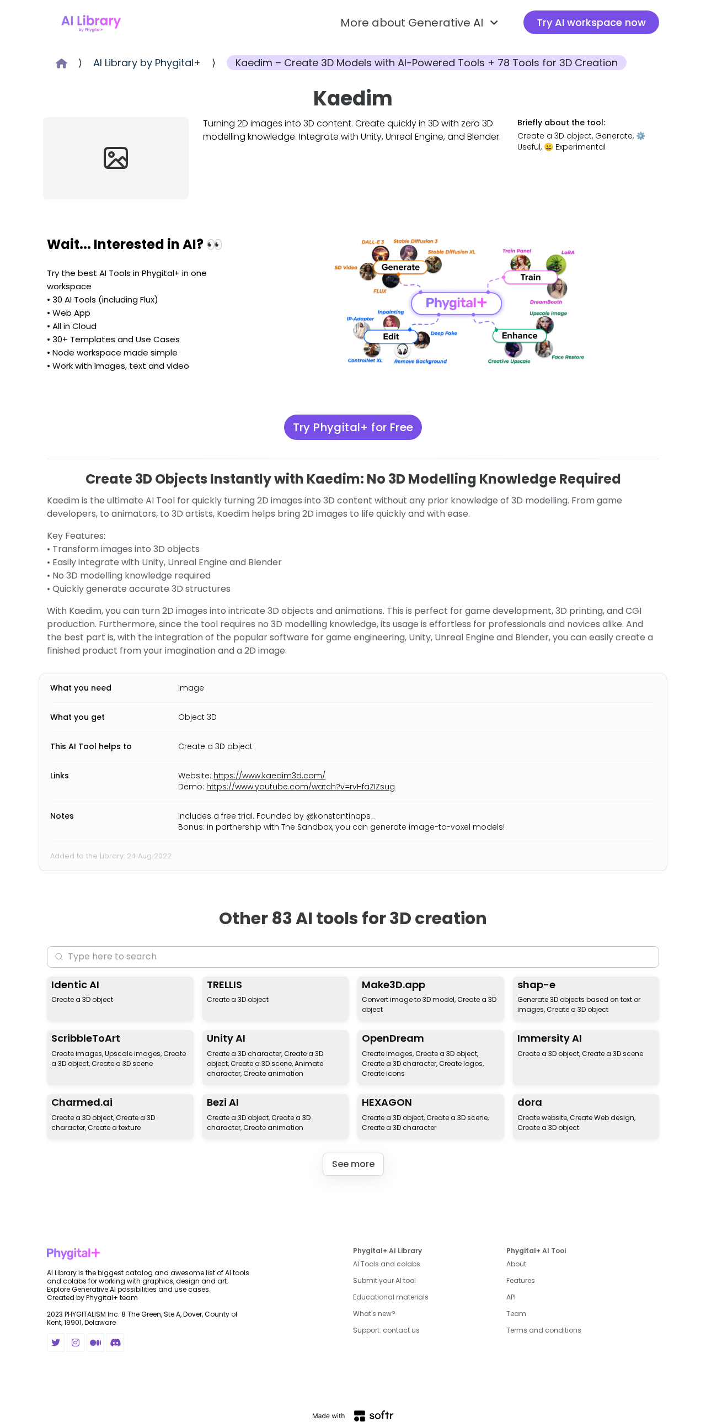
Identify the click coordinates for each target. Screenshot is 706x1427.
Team (516, 1313)
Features (520, 1280)
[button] (420, 22)
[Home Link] (91, 22)
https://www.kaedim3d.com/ (269, 775)
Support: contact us (386, 1330)
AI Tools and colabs (386, 1264)
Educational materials (391, 1297)
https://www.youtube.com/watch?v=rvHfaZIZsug (300, 786)
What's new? (374, 1313)
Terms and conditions (543, 1330)
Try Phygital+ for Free (353, 427)
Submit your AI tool (384, 1280)
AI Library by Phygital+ (147, 63)
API (511, 1297)
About (516, 1264)
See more (353, 1164)
